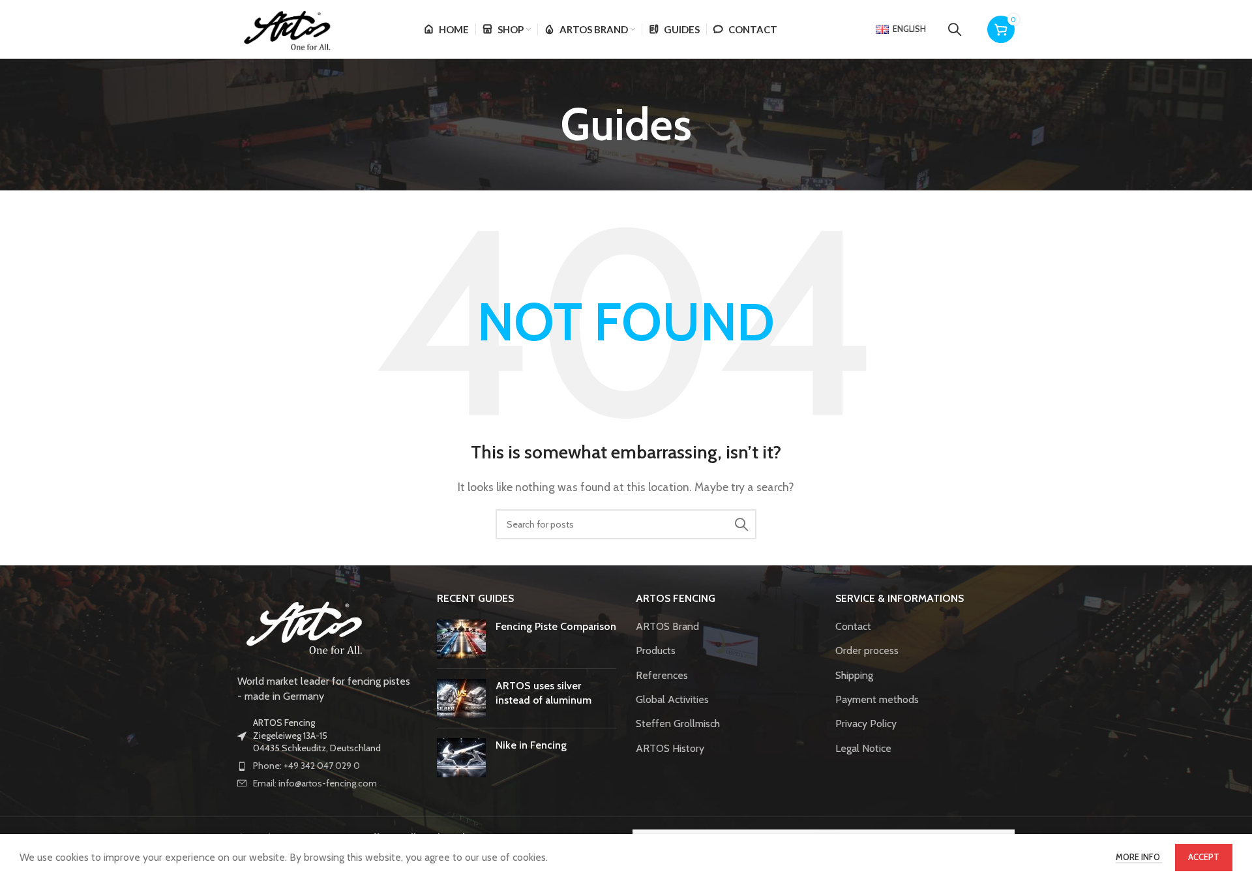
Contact (853, 626)
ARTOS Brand (667, 626)
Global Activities (672, 699)
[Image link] (302, 626)
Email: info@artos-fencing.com (315, 783)
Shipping (854, 675)
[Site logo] (286, 28)
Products (656, 650)
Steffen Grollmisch (678, 723)
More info (1139, 857)
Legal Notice (863, 748)
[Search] (955, 29)
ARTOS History (670, 748)
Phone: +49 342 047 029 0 (306, 765)
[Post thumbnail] (461, 639)
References (662, 675)
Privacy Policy (866, 723)
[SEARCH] (741, 524)
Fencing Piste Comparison (556, 626)
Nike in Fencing (531, 745)
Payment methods (877, 699)
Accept (1203, 857)
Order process (867, 650)
